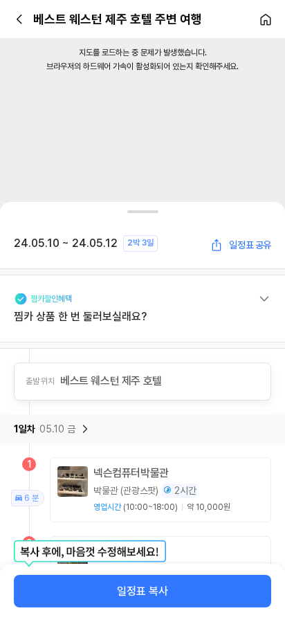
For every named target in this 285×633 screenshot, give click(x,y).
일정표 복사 (142, 591)
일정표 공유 (250, 244)
